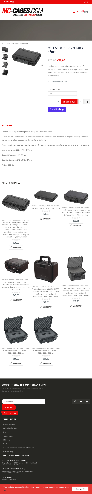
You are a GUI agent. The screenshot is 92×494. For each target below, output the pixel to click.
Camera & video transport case (12, 280)
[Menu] (74, 11)
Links (86, 2)
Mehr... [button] (6, 490)
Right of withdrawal (10, 428)
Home (3, 43)
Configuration (54, 90)
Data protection (9, 424)
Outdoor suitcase (8, 220)
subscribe (8, 407)
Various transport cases (23, 220)
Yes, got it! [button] (80, 489)
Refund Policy (8, 452)
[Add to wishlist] (81, 101)
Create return (8, 436)
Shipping (6, 440)
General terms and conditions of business (18, 448)
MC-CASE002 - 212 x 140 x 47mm (65, 49)
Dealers (6, 444)
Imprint (5, 432)
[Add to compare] (86, 101)
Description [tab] (7, 125)
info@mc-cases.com (9, 480)
